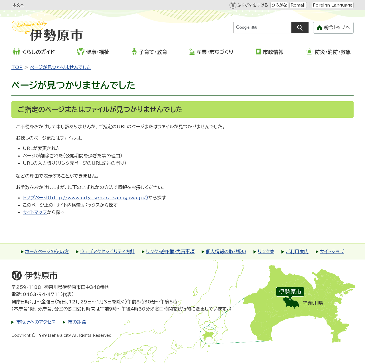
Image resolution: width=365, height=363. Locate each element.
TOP (17, 67)
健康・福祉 (97, 51)
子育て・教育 (153, 51)
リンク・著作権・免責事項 (170, 251)
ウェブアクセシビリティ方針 (107, 251)
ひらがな (279, 5)
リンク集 (266, 251)
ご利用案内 (297, 251)
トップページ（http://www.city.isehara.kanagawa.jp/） (85, 197)
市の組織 (77, 322)
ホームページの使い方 (47, 251)
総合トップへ (337, 27)
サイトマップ (35, 212)
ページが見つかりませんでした (60, 67)
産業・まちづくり (214, 51)
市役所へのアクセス (36, 322)
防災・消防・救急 (333, 51)
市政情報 (273, 51)
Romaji (298, 5)
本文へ (18, 5)
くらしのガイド (38, 51)
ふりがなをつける (252, 5)
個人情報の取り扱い (226, 251)
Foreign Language (332, 5)
